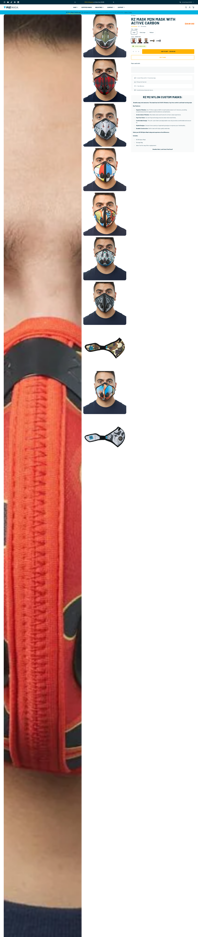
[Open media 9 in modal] (104, 347)
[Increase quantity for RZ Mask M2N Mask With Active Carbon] (139, 51)
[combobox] (187, 2)
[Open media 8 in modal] (104, 303)
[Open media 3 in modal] (104, 80)
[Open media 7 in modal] (104, 258)
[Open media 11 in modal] (104, 437)
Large (134, 32)
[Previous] (75, 2)
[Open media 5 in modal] (104, 169)
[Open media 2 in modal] (104, 35)
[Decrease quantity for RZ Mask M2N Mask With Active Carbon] (133, 51)
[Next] (113, 2)
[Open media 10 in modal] (104, 392)
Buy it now (163, 57)
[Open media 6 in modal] (104, 214)
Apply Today (128, 12)
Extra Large (142, 32)
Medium (152, 32)
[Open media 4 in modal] (104, 125)
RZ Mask (133, 15)
